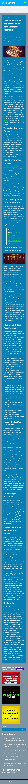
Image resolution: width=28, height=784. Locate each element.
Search (4, 726)
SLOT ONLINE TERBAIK (10, 167)
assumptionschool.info (15, 659)
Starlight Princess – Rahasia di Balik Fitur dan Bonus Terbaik (14, 237)
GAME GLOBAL (16, 781)
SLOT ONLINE (6, 17)
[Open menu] (25, 3)
